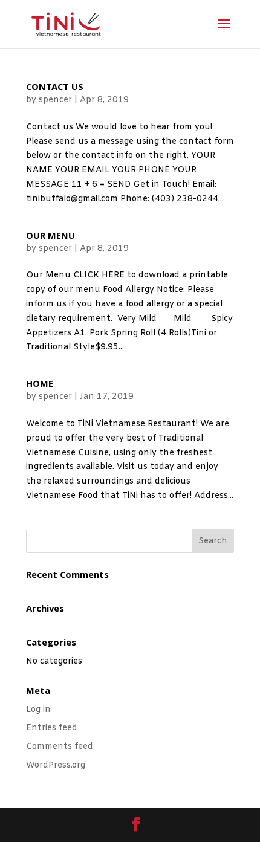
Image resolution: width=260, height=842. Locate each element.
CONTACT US (54, 88)
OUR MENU (50, 237)
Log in (38, 710)
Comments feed (59, 747)
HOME (39, 385)
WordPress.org (55, 765)
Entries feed (51, 728)
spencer (55, 100)
